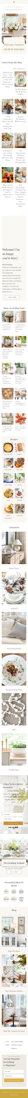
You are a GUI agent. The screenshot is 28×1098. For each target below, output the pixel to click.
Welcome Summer (14, 44)
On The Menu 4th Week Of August (20, 91)
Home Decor (14, 568)
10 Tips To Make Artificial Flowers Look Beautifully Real (7, 429)
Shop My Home (14, 951)
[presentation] (20, 79)
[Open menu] (14, 2)
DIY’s (14, 729)
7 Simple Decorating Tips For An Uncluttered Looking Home (6, 379)
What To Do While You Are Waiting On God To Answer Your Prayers (7, 191)
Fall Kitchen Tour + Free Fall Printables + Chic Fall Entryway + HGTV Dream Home (7, 79)
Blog (7, 1045)
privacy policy (17, 1045)
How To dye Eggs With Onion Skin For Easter (20, 428)
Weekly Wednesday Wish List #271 (20, 119)
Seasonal (14, 608)
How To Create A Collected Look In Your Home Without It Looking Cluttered (7, 354)
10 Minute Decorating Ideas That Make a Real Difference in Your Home (20, 379)
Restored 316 (14, 1094)
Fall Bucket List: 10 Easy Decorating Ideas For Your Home (7, 155)
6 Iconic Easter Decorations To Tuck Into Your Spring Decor (6, 327)
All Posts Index (17, 1041)
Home (7, 1041)
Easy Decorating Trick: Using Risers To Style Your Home (19, 352)
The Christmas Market (14, 991)
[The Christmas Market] (14, 970)
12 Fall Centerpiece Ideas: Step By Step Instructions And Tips (7, 122)
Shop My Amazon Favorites (14, 1031)
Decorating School (14, 648)
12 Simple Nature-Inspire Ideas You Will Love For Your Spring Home (20, 328)
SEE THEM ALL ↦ (19, 68)
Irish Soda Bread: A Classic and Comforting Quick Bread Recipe (7, 405)
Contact (14, 1048)
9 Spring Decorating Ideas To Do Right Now (20, 403)
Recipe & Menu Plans (14, 689)
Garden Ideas (14, 770)
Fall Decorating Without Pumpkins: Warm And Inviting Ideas (20, 156)
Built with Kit (13, 827)
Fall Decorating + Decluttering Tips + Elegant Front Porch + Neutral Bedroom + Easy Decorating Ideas (20, 195)
